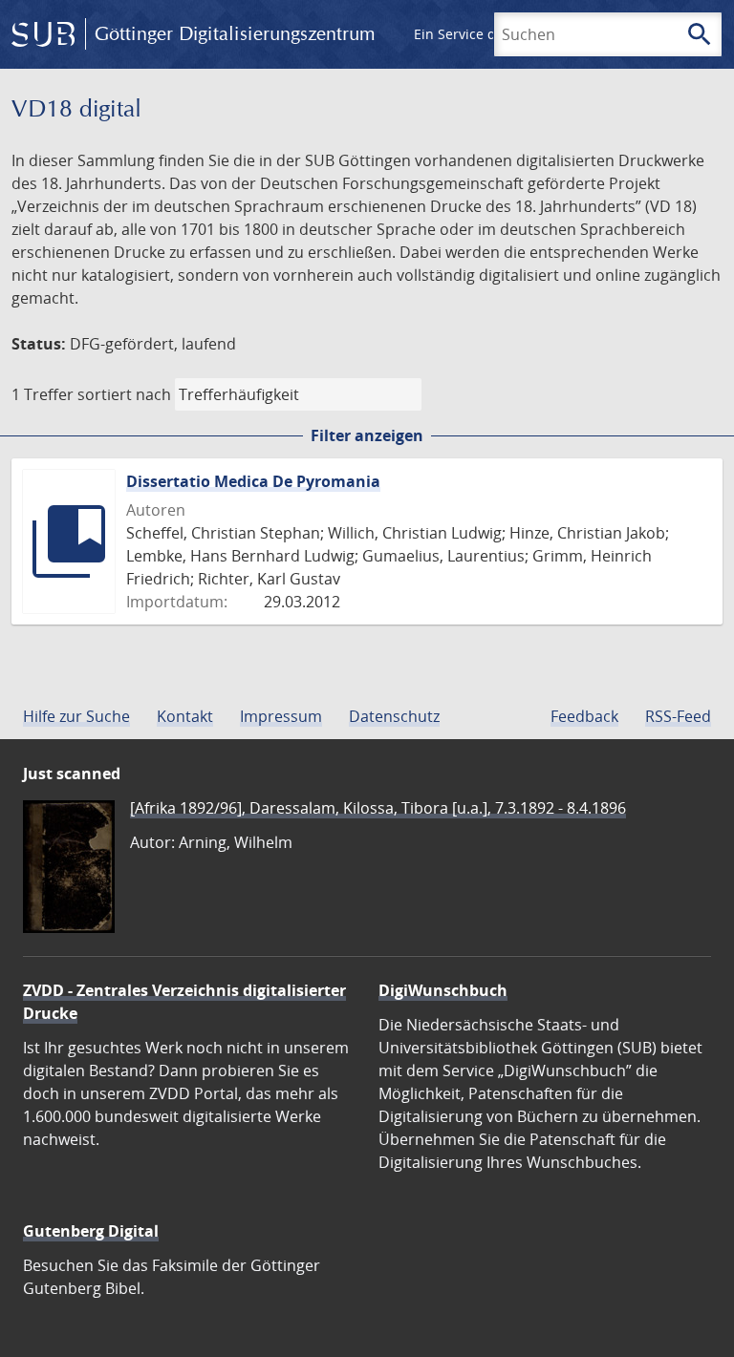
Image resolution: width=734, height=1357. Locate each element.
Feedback (584, 716)
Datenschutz (394, 716)
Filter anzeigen (367, 435)
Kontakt (185, 716)
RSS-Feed (678, 716)
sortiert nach (124, 394)
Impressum (281, 716)
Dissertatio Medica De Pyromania (253, 481)
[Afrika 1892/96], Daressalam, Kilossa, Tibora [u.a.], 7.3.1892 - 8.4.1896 (378, 807)
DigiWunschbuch (442, 990)
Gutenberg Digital (91, 1230)
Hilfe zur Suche (76, 716)
